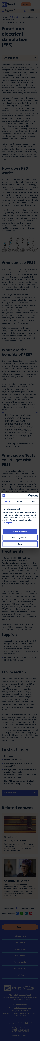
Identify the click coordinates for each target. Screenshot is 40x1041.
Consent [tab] (7, 501)
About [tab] (32, 501)
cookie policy (7, 522)
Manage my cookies (18, 538)
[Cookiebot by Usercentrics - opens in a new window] (28, 495)
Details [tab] (20, 501)
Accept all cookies (20, 531)
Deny (20, 544)
